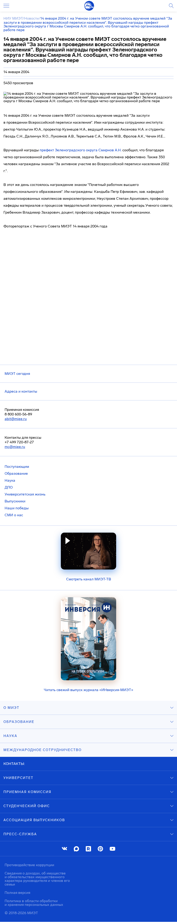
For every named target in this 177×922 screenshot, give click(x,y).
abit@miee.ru (16, 419)
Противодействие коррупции (29, 865)
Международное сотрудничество (42, 750)
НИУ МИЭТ (13, 18)
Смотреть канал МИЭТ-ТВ (88, 579)
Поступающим (17, 466)
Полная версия (17, 892)
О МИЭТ (11, 708)
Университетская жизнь (25, 494)
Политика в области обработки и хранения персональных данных (34, 903)
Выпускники (15, 501)
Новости (31, 18)
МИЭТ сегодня (17, 373)
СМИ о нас (14, 515)
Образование (16, 473)
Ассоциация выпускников (34, 820)
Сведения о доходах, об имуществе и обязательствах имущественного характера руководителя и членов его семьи (37, 878)
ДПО (9, 487)
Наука (10, 480)
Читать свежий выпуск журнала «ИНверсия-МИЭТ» (88, 690)
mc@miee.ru (15, 447)
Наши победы (17, 508)
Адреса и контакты (21, 391)
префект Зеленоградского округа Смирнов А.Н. (80, 150)
